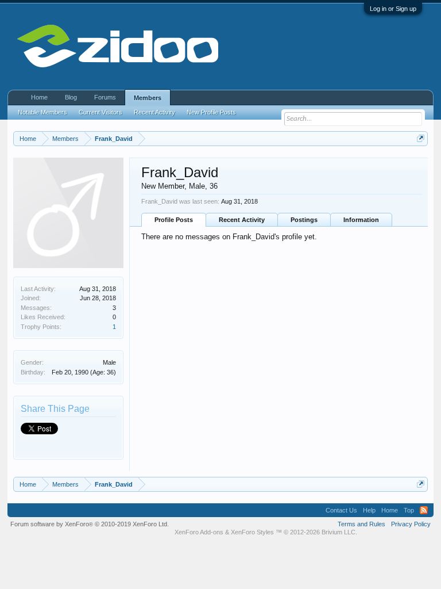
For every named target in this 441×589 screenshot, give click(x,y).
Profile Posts (173, 219)
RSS (424, 510)
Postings (304, 219)
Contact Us (341, 510)
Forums (105, 97)
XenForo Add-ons (199, 532)
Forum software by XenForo (89, 524)
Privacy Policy (411, 524)
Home (39, 97)
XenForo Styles (252, 532)
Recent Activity (242, 219)
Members (147, 97)
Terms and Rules (361, 524)
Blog (71, 97)
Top (409, 510)
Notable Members (42, 112)
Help (369, 510)
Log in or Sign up (393, 8)
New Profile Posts (211, 112)
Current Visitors (100, 112)
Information (361, 219)
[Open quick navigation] (420, 138)
